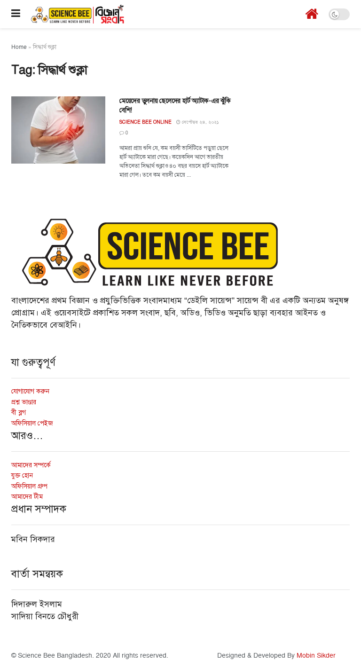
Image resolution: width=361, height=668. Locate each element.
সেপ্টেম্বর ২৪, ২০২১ (199, 122)
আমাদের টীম (27, 496)
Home (19, 47)
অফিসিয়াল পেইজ (32, 423)
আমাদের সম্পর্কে (31, 465)
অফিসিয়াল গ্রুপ (29, 486)
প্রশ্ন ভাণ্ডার (23, 402)
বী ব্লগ (18, 412)
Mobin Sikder (316, 655)
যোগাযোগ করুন (30, 391)
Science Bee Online (145, 122)
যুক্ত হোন (22, 475)
